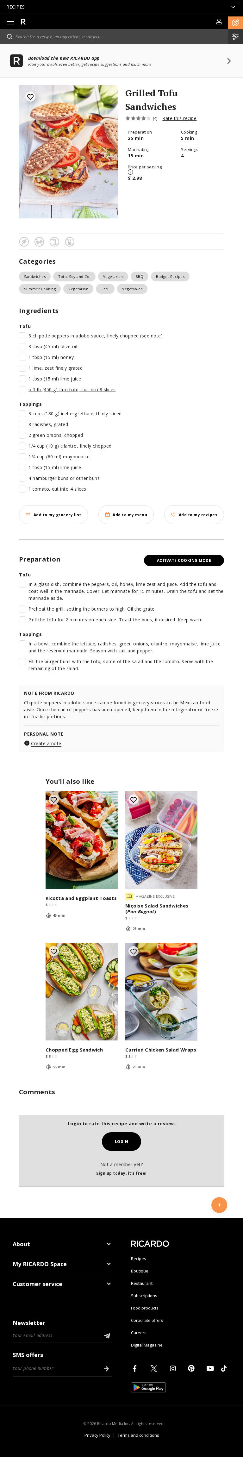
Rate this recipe (179, 118)
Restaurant (142, 1283)
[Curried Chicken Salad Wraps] (161, 991)
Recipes (138, 1258)
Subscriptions (144, 1295)
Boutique (139, 1271)
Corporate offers (147, 1320)
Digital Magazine (147, 1345)
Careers (138, 1332)
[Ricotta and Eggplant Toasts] (82, 840)
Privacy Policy (97, 1435)
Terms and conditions (138, 1435)
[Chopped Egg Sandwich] (82, 991)
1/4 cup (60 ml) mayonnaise (59, 457)
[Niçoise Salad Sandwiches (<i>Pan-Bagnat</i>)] (161, 840)
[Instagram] (174, 1368)
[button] (235, 22)
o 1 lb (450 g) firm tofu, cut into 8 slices (72, 389)
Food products (145, 1308)
